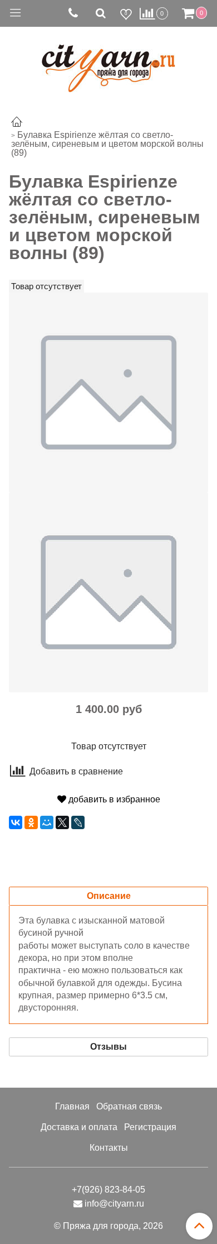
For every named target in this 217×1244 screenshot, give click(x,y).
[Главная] (16, 123)
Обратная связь (129, 1106)
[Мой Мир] (46, 822)
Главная (72, 1106)
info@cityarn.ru (114, 1203)
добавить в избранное (113, 799)
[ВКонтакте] (15, 822)
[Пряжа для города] (108, 61)
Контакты (109, 1147)
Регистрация (150, 1127)
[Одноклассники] (31, 822)
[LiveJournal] (78, 822)
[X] (62, 822)
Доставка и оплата (79, 1127)
